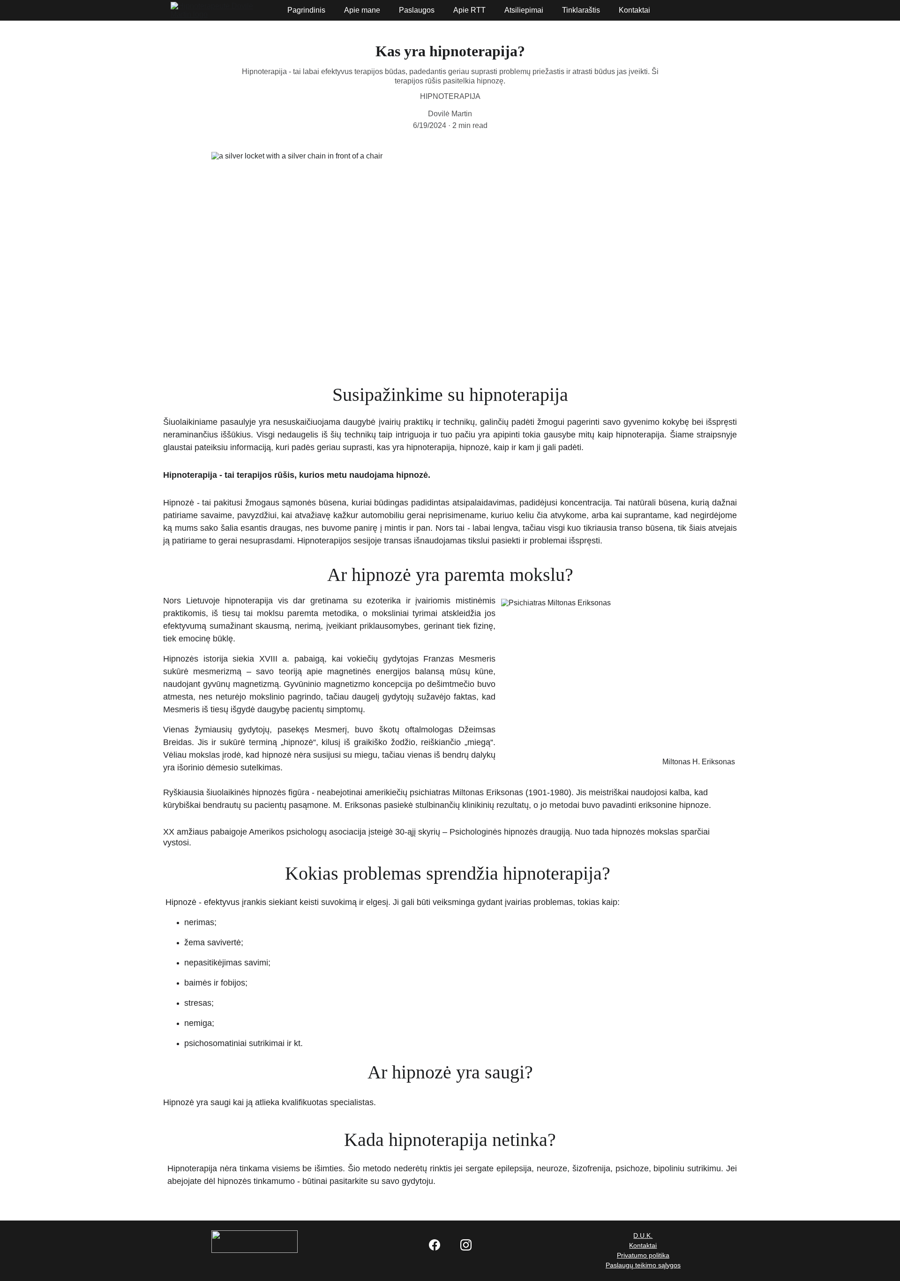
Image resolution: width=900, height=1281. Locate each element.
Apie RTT (469, 10)
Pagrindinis (306, 10)
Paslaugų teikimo (632, 1265)
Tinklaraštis (581, 10)
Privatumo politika (643, 1255)
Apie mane (362, 10)
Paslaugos (417, 10)
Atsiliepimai (523, 10)
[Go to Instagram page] (466, 1245)
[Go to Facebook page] (439, 1245)
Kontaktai (634, 10)
